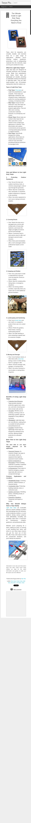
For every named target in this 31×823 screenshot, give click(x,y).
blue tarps (13, 581)
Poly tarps (18, 90)
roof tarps (18, 582)
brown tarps (20, 581)
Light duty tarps (11, 508)
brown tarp (18, 320)
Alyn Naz (23, 578)
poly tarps (13, 582)
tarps (23, 582)
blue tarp (21, 359)
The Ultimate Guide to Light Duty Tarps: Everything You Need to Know (16, 18)
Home (10, 6)
